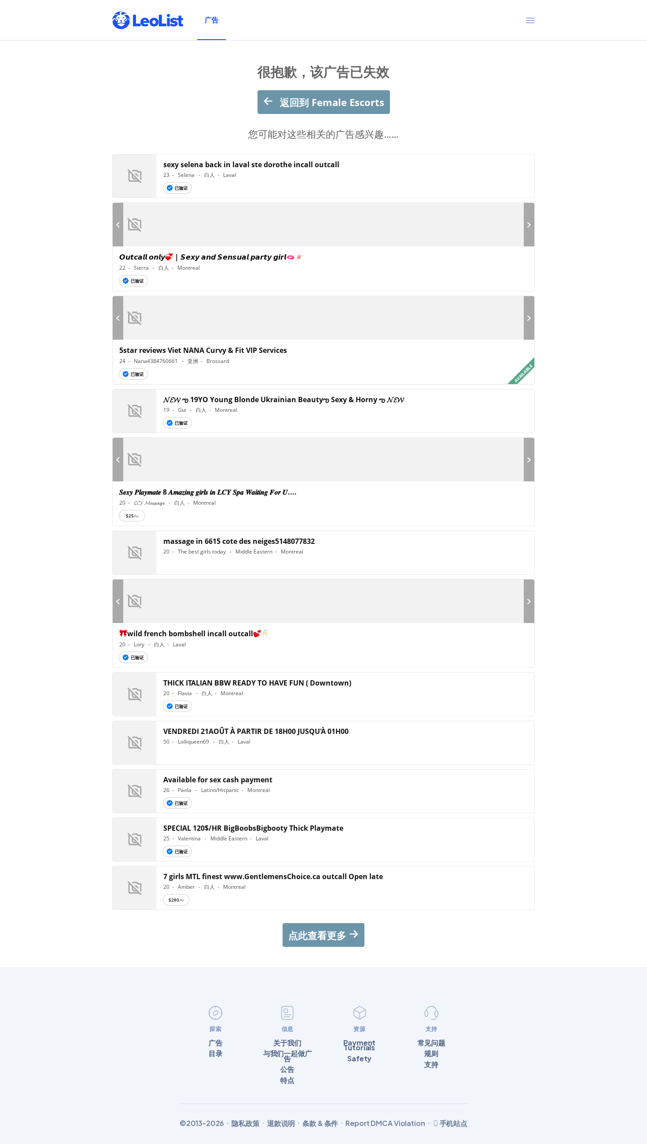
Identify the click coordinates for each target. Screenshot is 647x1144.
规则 (431, 1053)
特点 (287, 1080)
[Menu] (530, 20)
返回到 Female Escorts (330, 102)
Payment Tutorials (359, 1045)
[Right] (529, 224)
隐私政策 (245, 1123)
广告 (211, 19)
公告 (287, 1069)
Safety (359, 1058)
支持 (431, 1064)
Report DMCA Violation (385, 1123)
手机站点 (453, 1123)
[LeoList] (147, 20)
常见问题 (431, 1042)
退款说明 (281, 1123)
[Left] (118, 224)
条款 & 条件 (320, 1123)
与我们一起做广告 (287, 1056)
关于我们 (287, 1042)
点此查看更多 (318, 935)
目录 (216, 1053)
